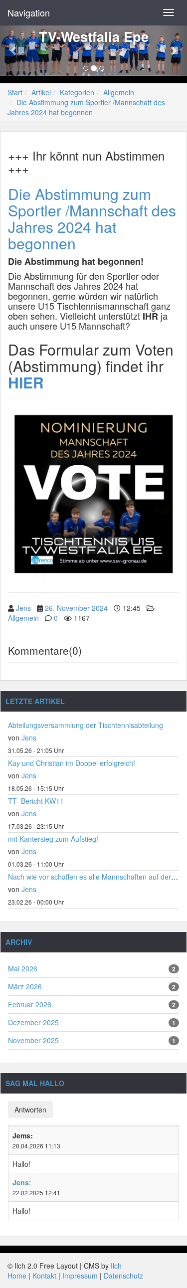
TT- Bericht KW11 (36, 801)
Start (14, 92)
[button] (14, 50)
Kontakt (44, 1276)
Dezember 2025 (33, 1022)
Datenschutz (123, 1276)
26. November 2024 (76, 608)
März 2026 (25, 986)
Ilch (116, 1266)
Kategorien (77, 92)
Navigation (28, 12)
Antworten (30, 1109)
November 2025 (33, 1040)
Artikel (41, 92)
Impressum (80, 1276)
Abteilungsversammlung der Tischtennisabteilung (85, 725)
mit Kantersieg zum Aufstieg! (53, 839)
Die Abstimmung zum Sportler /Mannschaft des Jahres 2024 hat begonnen (86, 107)
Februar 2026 (29, 1004)
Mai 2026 (22, 968)
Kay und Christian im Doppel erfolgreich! (71, 763)
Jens (23, 608)
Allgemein (118, 92)
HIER (26, 382)
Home (16, 1276)
